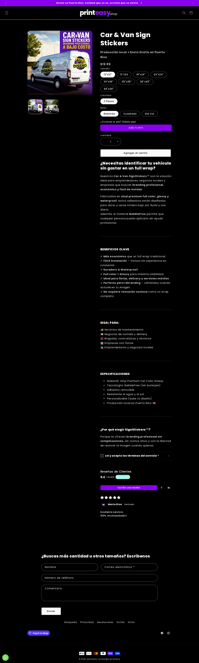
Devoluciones (105, 622)
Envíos (121, 622)
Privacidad (87, 622)
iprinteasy (92, 659)
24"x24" (159, 74)
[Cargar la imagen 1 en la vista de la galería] (35, 106)
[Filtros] (162, 487)
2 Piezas (109, 101)
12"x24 (124, 74)
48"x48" (109, 88)
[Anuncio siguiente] (193, 3)
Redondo (109, 113)
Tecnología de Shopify (109, 659)
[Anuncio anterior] (6, 3)
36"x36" (127, 81)
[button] (6, 12)
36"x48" (145, 81)
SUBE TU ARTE (136, 127)
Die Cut (149, 113)
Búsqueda (70, 622)
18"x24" (141, 74)
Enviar (51, 611)
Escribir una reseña (129, 487)
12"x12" (108, 74)
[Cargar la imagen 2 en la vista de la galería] (51, 106)
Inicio (131, 622)
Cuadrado (130, 113)
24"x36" (109, 81)
